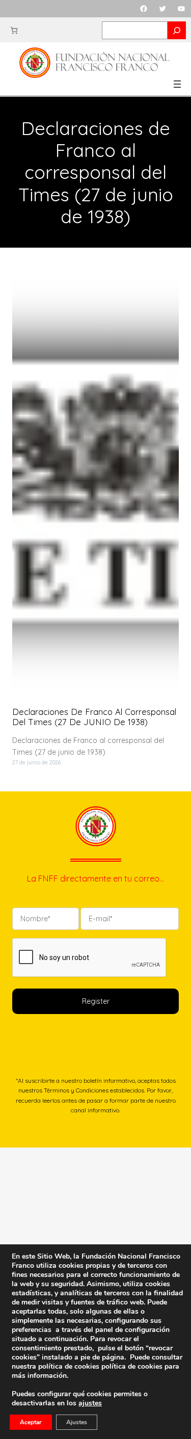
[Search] (177, 30)
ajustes (90, 1403)
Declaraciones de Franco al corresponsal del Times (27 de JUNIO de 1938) (94, 717)
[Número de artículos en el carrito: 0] (14, 30)
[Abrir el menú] (177, 84)
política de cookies (131, 1366)
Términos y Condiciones (76, 1090)
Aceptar (31, 1422)
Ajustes (76, 1422)
